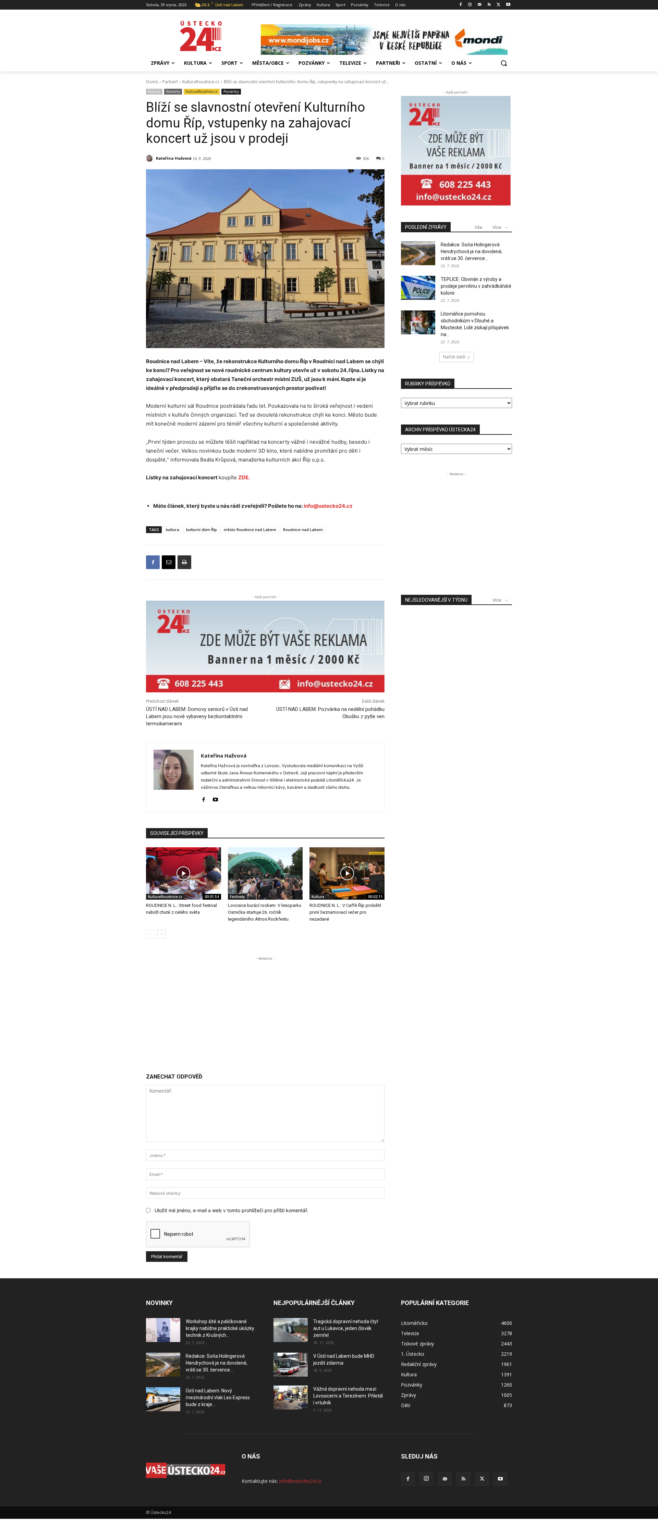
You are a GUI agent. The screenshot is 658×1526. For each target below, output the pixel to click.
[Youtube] (508, 5)
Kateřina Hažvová (174, 158)
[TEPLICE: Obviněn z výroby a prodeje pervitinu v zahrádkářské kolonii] (418, 288)
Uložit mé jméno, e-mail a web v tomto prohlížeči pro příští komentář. (231, 1210)
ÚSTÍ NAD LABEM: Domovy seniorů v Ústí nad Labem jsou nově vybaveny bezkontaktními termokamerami (197, 716)
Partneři (170, 82)
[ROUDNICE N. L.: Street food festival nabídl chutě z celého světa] (183, 873)
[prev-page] (150, 934)
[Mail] (480, 5)
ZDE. (244, 477)
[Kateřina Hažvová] (150, 158)
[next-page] (161, 934)
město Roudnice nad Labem (250, 529)
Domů (152, 82)
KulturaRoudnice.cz (200, 82)
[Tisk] (184, 562)
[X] (498, 5)
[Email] (168, 562)
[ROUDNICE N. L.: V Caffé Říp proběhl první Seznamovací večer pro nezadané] (347, 873)
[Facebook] (460, 5)
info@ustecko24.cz (328, 506)
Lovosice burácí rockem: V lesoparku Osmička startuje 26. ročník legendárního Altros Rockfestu (264, 912)
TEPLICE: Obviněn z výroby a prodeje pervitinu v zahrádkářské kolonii (476, 286)
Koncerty (173, 91)
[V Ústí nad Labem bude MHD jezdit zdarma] (290, 1365)
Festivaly (237, 896)
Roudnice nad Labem (303, 529)
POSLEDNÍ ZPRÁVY (426, 227)
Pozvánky (231, 91)
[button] (504, 63)
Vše (478, 227)
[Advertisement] (265, 1010)
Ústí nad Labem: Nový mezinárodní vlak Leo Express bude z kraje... (218, 1397)
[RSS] (489, 5)
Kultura (154, 91)
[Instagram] (470, 5)
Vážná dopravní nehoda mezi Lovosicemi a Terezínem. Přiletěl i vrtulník (348, 1395)
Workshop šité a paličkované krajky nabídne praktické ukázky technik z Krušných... (220, 1328)
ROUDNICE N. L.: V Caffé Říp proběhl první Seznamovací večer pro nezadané (345, 912)
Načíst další (454, 357)
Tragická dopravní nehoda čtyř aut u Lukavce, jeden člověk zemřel (345, 1328)
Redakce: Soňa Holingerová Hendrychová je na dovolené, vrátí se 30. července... (471, 251)
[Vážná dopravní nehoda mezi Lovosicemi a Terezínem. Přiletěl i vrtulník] (290, 1398)
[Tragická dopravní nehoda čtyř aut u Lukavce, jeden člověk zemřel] (290, 1330)
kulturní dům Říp (201, 529)
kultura (172, 529)
